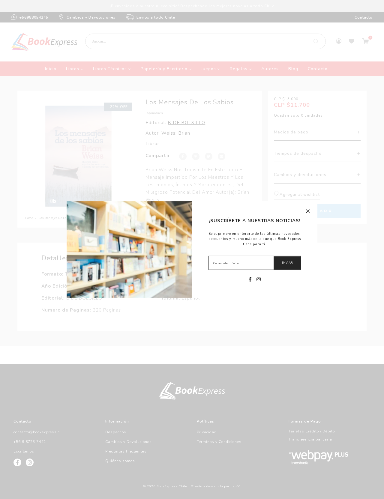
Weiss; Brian (175, 133)
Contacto (364, 17)
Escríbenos (24, 451)
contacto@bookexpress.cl (37, 432)
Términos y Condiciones (219, 441)
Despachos (115, 432)
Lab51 (236, 486)
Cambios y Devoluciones (91, 17)
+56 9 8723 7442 (30, 441)
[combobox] (206, 41)
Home (29, 218)
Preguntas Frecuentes (126, 451)
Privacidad (207, 432)
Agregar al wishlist (299, 194)
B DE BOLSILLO (186, 123)
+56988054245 (34, 17)
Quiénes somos (120, 461)
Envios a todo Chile (155, 17)
